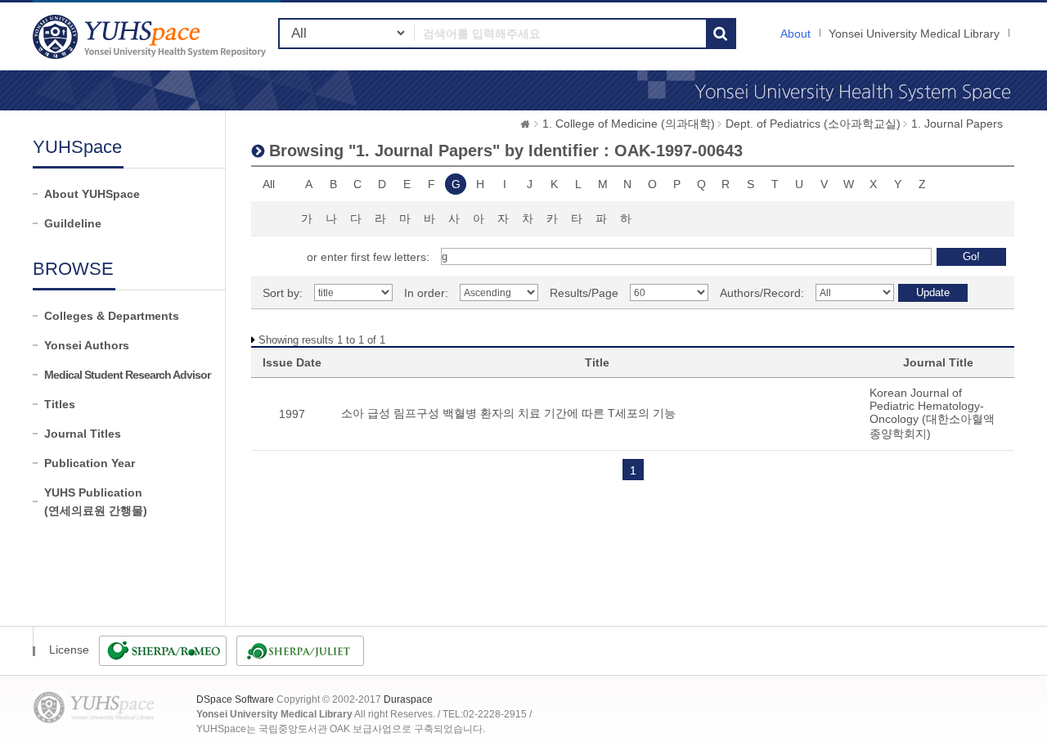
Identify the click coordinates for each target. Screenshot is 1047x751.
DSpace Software (235, 699)
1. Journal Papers (957, 123)
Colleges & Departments (111, 315)
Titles (59, 404)
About (795, 33)
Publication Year (89, 463)
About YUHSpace (92, 193)
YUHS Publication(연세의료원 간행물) (95, 501)
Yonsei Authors (86, 345)
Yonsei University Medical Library (914, 33)
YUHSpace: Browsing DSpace (151, 36)
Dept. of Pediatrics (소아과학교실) (813, 123)
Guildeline (72, 223)
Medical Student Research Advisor (127, 374)
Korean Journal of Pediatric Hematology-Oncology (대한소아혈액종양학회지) (932, 413)
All (269, 184)
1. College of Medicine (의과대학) (628, 123)
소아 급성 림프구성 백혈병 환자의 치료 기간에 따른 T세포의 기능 (508, 413)
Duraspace (408, 699)
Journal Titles (82, 433)
